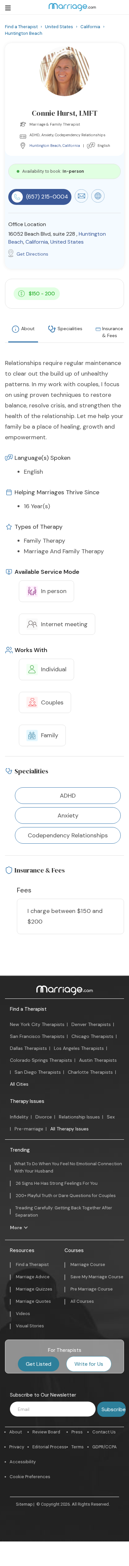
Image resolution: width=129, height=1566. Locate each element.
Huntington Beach (45, 145)
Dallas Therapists (28, 1048)
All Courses (82, 1301)
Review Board (46, 1432)
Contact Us (104, 1432)
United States (67, 241)
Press (77, 1432)
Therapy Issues (27, 1101)
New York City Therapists (37, 1024)
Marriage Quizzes (34, 1289)
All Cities (19, 1084)
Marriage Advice (33, 1277)
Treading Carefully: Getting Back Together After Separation (63, 1211)
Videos (23, 1313)
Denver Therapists (91, 1024)
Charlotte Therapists (90, 1072)
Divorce (43, 1117)
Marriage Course (87, 1264)
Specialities (70, 328)
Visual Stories (30, 1326)
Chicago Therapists (92, 1036)
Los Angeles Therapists (79, 1048)
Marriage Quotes (33, 1301)
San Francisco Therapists (37, 1036)
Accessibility (23, 1462)
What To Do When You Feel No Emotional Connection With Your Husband (68, 1167)
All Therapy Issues (69, 1129)
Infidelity (19, 1117)
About (28, 328)
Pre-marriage (29, 1129)
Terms (77, 1447)
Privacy (16, 1447)
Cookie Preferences (30, 1476)
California (71, 145)
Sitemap (24, 1504)
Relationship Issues (79, 1117)
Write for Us (88, 1363)
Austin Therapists (98, 1060)
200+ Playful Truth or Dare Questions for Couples (66, 1195)
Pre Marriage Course (91, 1289)
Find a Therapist (28, 1009)
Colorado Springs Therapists (41, 1060)
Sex (111, 1117)
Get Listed (38, 1363)
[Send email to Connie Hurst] (81, 201)
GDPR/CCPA (104, 1447)
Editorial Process (49, 1447)
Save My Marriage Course (96, 1277)
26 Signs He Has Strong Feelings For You (57, 1183)
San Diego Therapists (38, 1072)
